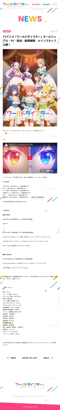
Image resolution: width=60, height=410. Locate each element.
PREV (13, 358)
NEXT (46, 358)
